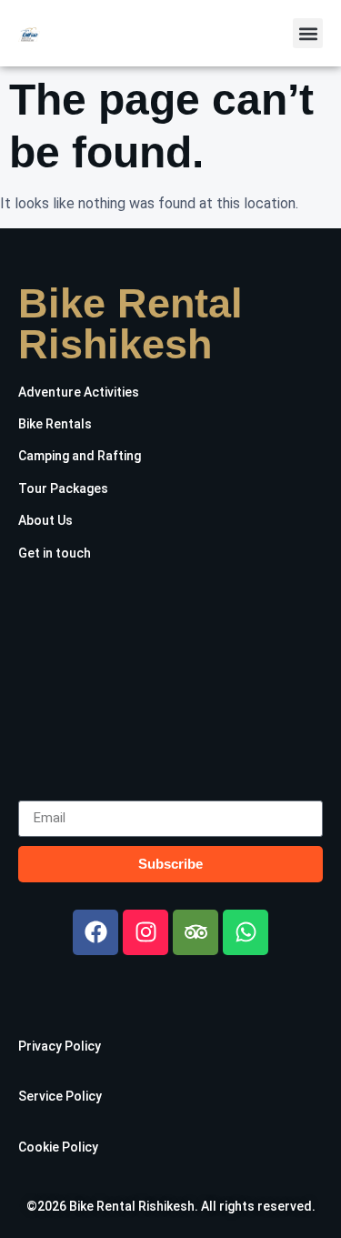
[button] (308, 33)
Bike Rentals (55, 424)
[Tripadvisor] (195, 932)
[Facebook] (95, 932)
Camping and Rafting (79, 455)
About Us (45, 520)
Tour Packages (63, 488)
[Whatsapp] (245, 932)
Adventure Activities (78, 392)
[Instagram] (145, 932)
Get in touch (54, 553)
